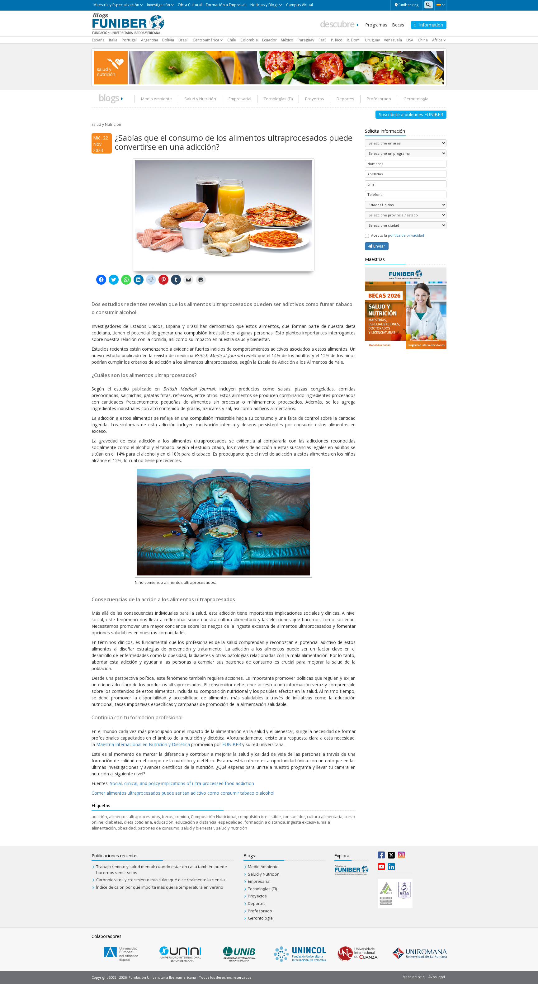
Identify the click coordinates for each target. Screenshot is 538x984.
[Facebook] (381, 856)
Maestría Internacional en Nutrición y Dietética (143, 744)
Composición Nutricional (213, 816)
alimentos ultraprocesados (134, 816)
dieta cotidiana (138, 822)
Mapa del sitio (413, 976)
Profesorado (379, 99)
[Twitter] (391, 856)
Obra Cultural (190, 4)
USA (409, 40)
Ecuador (269, 40)
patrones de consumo (158, 828)
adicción (99, 816)
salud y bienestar (197, 828)
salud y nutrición (231, 828)
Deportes (345, 99)
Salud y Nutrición (200, 99)
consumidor (294, 816)
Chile (231, 40)
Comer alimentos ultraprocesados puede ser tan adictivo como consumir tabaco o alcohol (183, 793)
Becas (398, 25)
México (287, 40)
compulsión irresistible (259, 816)
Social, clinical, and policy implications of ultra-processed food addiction (182, 783)
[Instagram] (401, 856)
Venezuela (393, 40)
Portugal (129, 40)
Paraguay (306, 40)
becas (167, 816)
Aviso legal (436, 976)
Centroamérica (206, 40)
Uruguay (372, 40)
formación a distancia (264, 822)
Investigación (158, 4)
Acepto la (397, 235)
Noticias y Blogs (264, 4)
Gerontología (416, 99)
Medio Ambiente (156, 99)
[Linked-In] (391, 868)
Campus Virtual (299, 4)
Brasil (183, 40)
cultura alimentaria (324, 816)
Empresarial (240, 99)
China (423, 40)
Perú (323, 40)
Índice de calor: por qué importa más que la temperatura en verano (159, 887)
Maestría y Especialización (116, 4)
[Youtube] (381, 868)
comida (182, 816)
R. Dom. (354, 40)
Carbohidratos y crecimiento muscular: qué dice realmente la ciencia (160, 879)
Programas (376, 25)
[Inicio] (128, 23)
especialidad (230, 822)
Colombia (249, 40)
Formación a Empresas (226, 4)
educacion (163, 822)
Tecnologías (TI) (278, 99)
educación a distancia (195, 822)
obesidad (127, 828)
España (98, 40)
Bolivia (168, 40)
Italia (113, 40)
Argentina (149, 40)
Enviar (378, 246)
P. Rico (336, 40)
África (437, 40)
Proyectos (314, 99)
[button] (440, 4)
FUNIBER (231, 744)
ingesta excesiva (303, 822)
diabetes (113, 822)
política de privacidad (406, 235)
